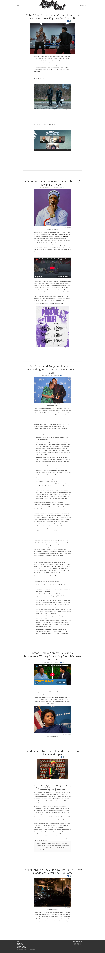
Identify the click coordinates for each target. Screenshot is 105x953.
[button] (52, 140)
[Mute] (67, 149)
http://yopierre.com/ (57, 303)
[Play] (35, 149)
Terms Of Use (21, 946)
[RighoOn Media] (52, 5)
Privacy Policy (21, 947)
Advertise (20, 944)
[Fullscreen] (69, 149)
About (19, 941)
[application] (52, 140)
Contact (20, 943)
